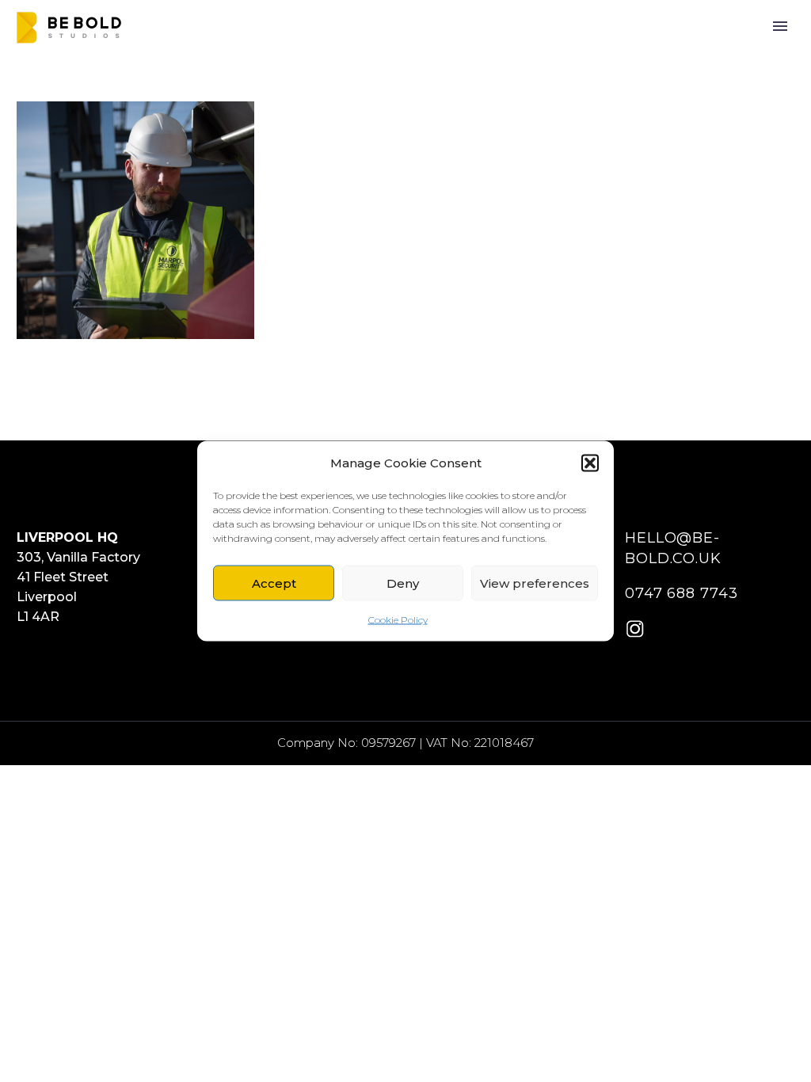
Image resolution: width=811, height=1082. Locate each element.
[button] (590, 463)
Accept (274, 582)
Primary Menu (780, 26)
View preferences (534, 582)
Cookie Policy (398, 620)
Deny (402, 582)
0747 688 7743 (681, 593)
